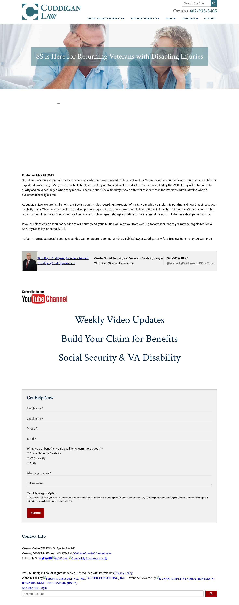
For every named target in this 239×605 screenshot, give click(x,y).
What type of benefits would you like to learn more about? (65, 448)
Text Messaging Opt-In (41, 493)
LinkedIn (193, 263)
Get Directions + (100, 553)
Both (32, 463)
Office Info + (81, 553)
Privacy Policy (124, 573)
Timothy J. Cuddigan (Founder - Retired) (63, 258)
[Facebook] (40, 558)
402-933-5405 (203, 11)
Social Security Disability (105, 18)
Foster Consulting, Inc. (106, 578)
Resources (189, 18)
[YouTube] (50, 558)
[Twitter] (43, 558)
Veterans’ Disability (144, 18)
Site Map (27, 588)
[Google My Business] (87, 558)
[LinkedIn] (46, 558)
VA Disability (37, 458)
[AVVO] (60, 558)
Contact (210, 18)
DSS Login (40, 588)
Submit (35, 513)
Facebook (174, 263)
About (169, 18)
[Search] (213, 3)
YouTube (208, 263)
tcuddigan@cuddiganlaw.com (56, 263)
